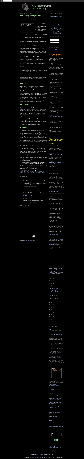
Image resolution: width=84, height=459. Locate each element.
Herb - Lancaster (57, 356)
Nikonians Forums (52, 244)
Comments (53, 42)
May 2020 (54, 295)
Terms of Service (52, 445)
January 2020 (54, 298)
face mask (32, 171)
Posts (52, 40)
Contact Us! (56, 27)
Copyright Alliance (56, 395)
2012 (52, 312)
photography (41, 171)
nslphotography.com (53, 234)
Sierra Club (55, 416)
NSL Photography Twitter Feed (55, 154)
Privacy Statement (52, 446)
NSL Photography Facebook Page (56, 162)
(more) (61, 340)
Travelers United (58, 239)
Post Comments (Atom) (30, 240)
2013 (52, 311)
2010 (52, 316)
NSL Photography (41, 454)
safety (21, 172)
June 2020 (54, 290)
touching (33, 172)
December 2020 (55, 286)
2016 (52, 305)
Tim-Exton (55, 343)
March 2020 (54, 296)
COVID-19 (28, 171)
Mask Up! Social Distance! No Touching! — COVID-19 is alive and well (32, 16)
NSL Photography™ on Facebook (56, 29)
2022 (52, 281)
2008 (52, 319)
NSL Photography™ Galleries (56, 16)
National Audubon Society (58, 409)
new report (40, 47)
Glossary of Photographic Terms (56, 31)
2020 (52, 285)
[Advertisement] (55, 258)
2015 (52, 307)
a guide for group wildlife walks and (55, 344)
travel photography (40, 172)
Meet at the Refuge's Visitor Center (56, 71)
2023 (52, 280)
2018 (52, 302)
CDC (24, 171)
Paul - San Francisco (58, 334)
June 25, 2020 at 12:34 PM (29, 187)
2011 (52, 314)
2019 (52, 300)
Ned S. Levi (60, 198)
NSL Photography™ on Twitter (56, 28)
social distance (27, 172)
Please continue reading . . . (54, 191)
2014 (52, 309)
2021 (52, 283)
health (36, 171)
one (34, 93)
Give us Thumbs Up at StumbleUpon (56, 33)
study (24, 96)
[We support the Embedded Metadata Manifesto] (56, 441)
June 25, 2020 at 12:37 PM (29, 195)
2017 (52, 304)
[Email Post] (35, 170)
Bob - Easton (56, 348)
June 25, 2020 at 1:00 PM (29, 202)
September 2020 (55, 288)
